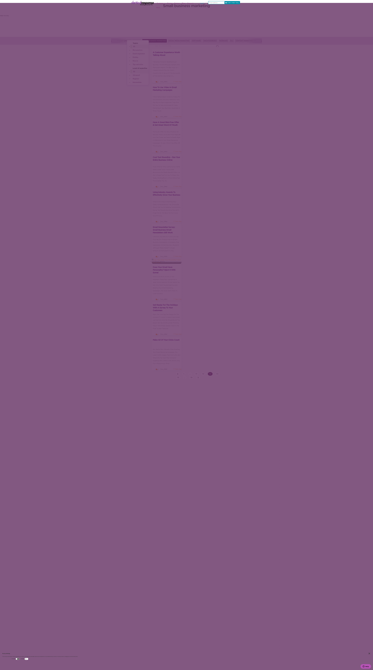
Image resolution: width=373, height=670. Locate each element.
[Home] (143, 3)
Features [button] (160, 3)
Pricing (169, 3)
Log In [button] (202, 3)
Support (190, 3)
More (158, 8)
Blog (183, 3)
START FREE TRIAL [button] (233, 2)
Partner (177, 3)
